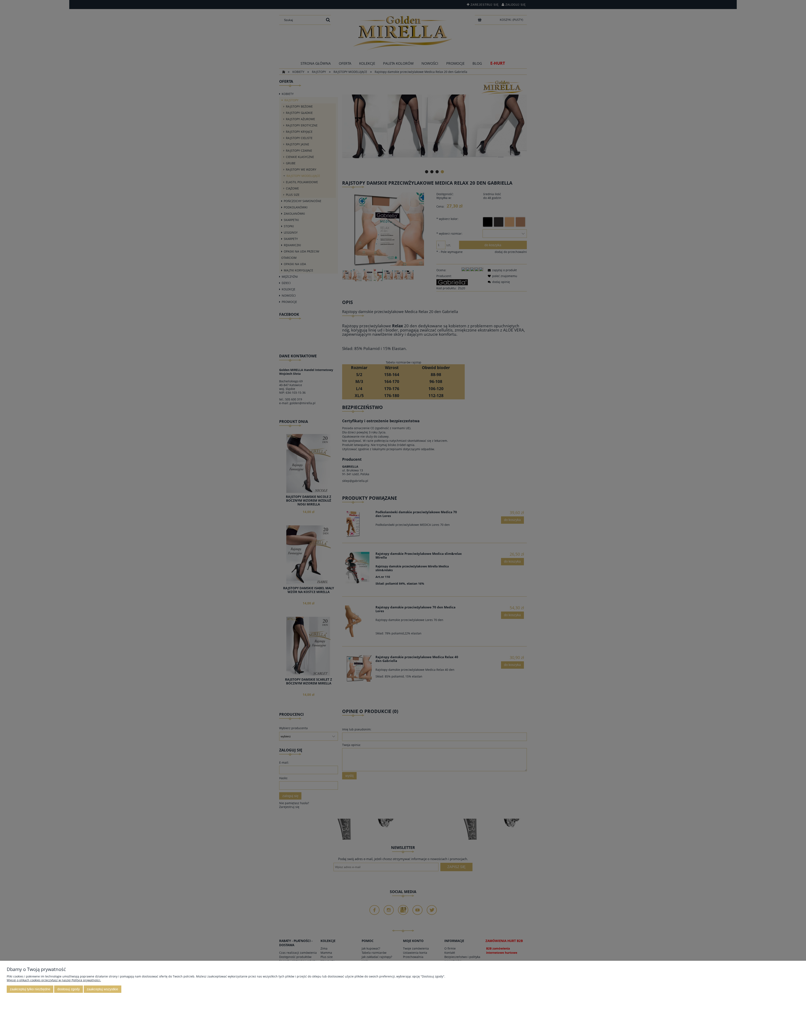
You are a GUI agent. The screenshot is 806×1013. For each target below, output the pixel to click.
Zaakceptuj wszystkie (102, 989)
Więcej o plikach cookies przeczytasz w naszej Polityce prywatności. (54, 980)
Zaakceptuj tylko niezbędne (30, 989)
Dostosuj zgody (68, 989)
